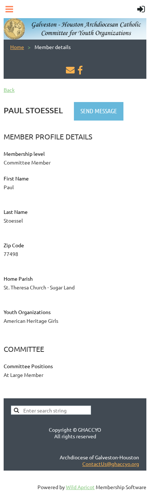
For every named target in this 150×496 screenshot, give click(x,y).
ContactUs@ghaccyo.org (110, 463)
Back (9, 89)
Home (17, 47)
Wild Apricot (80, 487)
